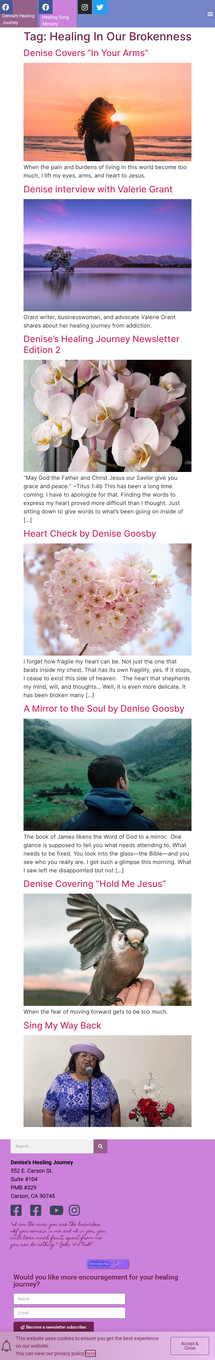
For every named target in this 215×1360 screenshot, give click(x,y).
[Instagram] (85, 7)
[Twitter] (100, 7)
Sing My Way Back (62, 1025)
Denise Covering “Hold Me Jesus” (95, 883)
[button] (210, 14)
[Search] (101, 1146)
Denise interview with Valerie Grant (98, 189)
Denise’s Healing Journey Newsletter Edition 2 (101, 344)
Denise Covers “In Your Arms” (86, 52)
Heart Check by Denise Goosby (90, 533)
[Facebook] (46, 7)
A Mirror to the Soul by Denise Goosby (104, 708)
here (90, 1353)
